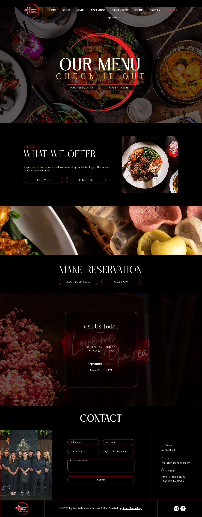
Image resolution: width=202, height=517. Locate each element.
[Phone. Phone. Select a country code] (108, 451)
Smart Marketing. (132, 508)
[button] (139, 10)
